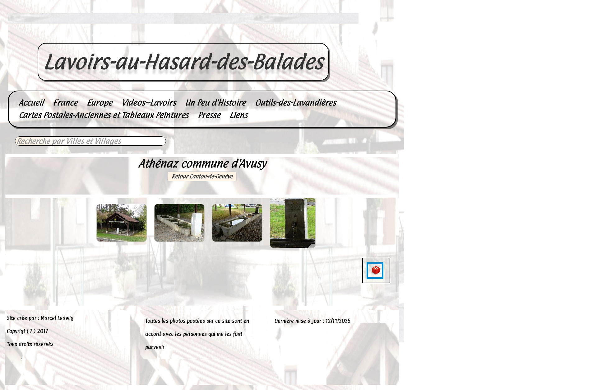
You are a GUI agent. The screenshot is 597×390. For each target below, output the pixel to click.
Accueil (31, 102)
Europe (99, 102)
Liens (238, 115)
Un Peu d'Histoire (215, 102)
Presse (209, 115)
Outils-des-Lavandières (295, 102)
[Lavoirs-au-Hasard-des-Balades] (183, 36)
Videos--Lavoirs (149, 102)
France (65, 102)
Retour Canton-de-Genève (202, 176)
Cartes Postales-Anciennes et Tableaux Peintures (103, 115)
